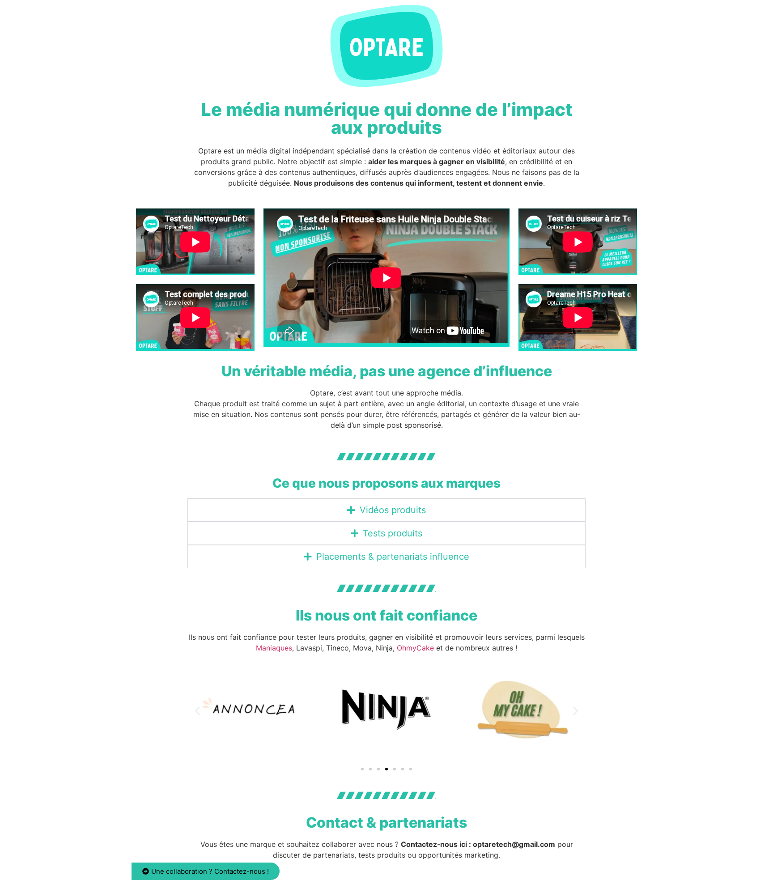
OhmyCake (415, 647)
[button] (197, 710)
